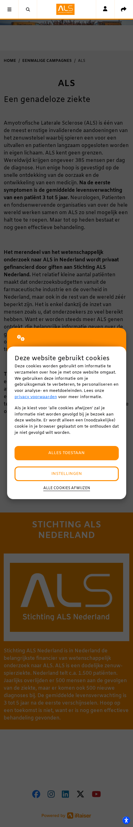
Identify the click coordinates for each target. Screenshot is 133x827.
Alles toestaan (66, 453)
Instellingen (66, 473)
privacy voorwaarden (36, 397)
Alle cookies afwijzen (66, 488)
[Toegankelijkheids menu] (126, 820)
